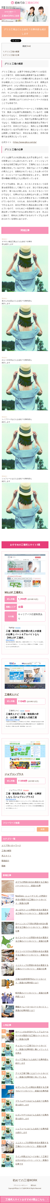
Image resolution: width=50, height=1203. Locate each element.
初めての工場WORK (25, 1180)
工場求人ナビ (12, 694)
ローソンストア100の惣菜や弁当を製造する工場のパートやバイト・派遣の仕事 (31, 927)
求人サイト (6, 856)
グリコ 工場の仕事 (11, 55)
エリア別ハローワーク (11, 845)
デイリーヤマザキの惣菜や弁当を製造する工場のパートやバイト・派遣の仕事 (31, 955)
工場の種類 (6, 850)
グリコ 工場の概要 (11, 52)
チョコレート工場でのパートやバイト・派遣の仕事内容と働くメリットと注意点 (31, 1049)
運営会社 (33, 1185)
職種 (3, 866)
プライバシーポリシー (21, 1185)
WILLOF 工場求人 (14, 592)
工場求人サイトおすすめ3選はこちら (25, 1199)
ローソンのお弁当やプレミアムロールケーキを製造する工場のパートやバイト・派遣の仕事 (31, 1035)
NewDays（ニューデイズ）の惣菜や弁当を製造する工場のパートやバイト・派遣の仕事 (31, 899)
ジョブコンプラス (14, 774)
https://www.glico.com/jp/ (25, 142)
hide (28, 46)
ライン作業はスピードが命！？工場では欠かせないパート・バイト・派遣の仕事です (31, 1160)
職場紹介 (4, 239)
